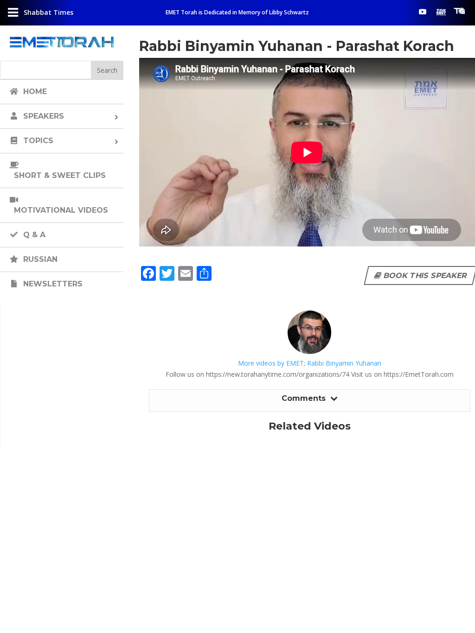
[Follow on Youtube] (422, 11)
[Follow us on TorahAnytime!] (459, 11)
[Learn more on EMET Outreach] (441, 11)
